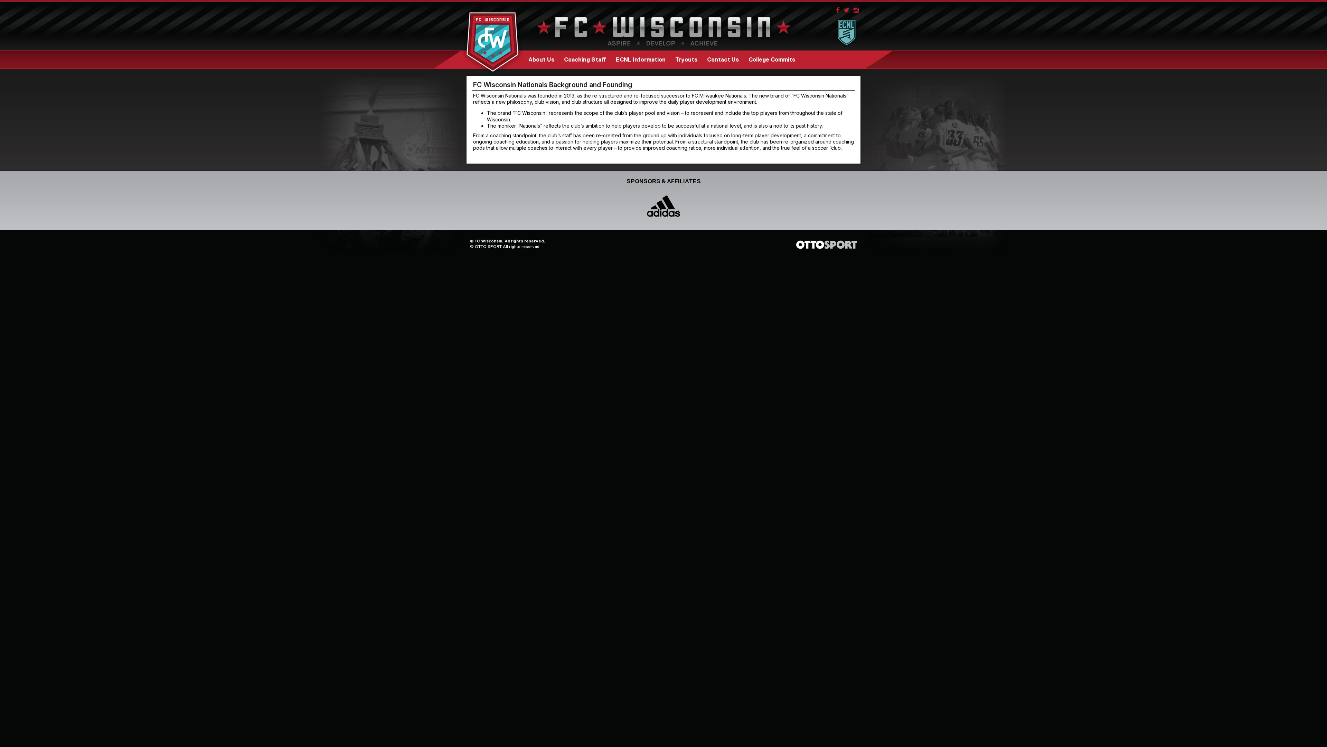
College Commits (772, 59)
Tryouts (686, 59)
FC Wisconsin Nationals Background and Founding (552, 85)
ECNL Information (641, 59)
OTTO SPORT (488, 246)
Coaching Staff (585, 59)
